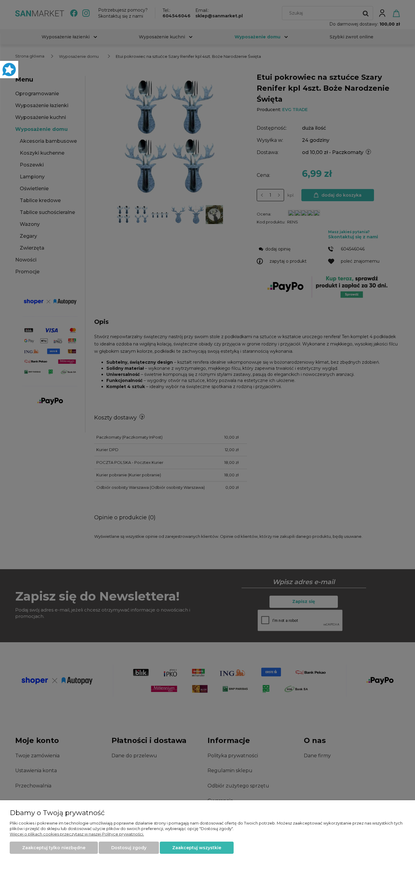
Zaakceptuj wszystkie (196, 847)
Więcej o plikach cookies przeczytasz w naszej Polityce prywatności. (77, 834)
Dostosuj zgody (128, 847)
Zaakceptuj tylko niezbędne (53, 847)
